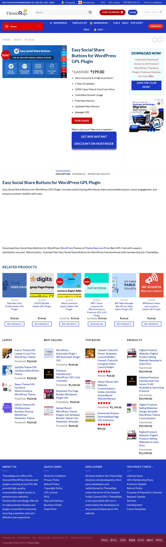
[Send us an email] (23, 525)
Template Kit (79, 23)
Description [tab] (63, 174)
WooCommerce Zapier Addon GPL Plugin (69, 306)
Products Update (136, 484)
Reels (125, 23)
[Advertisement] (83, 222)
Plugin (29, 39)
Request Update (136, 496)
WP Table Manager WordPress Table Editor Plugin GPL (124, 306)
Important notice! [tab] (99, 174)
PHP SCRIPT (137, 23)
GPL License (114, 2)
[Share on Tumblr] (109, 154)
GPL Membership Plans (140, 479)
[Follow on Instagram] (11, 525)
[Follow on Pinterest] (28, 525)
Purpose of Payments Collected (144, 492)
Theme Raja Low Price (97, 247)
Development (134, 504)
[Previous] (2, 303)
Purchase (82, 120)
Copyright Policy (53, 488)
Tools (116, 23)
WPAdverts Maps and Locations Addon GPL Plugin (151, 306)
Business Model (53, 504)
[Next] (163, 303)
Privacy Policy (51, 479)
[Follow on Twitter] (17, 525)
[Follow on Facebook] (5, 525)
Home (6, 39)
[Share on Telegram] (115, 154)
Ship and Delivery (53, 500)
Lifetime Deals (135, 475)
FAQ (103, 2)
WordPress (60, 23)
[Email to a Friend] (92, 154)
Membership (88, 2)
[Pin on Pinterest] (98, 154)
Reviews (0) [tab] (78, 174)
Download (96, 324)
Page (86, 29)
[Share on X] (80, 154)
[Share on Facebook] (74, 154)
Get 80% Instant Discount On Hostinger (94, 140)
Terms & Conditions (153, 2)
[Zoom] (7, 74)
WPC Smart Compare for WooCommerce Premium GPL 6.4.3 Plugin (97, 309)
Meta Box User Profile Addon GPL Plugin (14, 306)
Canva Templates (136, 508)
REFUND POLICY (132, 2)
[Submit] (90, 12)
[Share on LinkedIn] (104, 154)
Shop (17, 39)
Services (131, 500)
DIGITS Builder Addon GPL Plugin (42, 305)
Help (100, 29)
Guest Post (50, 508)
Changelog (70, 2)
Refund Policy (51, 484)
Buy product (14, 324)
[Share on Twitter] (86, 154)
